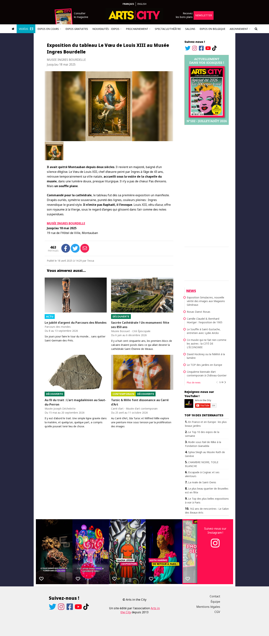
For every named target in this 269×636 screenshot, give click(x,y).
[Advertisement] (206, 185)
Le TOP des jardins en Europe (204, 365)
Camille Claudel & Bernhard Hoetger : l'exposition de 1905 (204, 320)
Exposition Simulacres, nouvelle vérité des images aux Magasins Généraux (206, 301)
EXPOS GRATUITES (77, 29)
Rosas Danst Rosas (198, 311)
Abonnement (239, 29)
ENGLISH (141, 3)
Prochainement (137, 29)
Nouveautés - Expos (105, 29)
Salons (190, 29)
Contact (215, 596)
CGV (217, 612)
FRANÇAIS (128, 3)
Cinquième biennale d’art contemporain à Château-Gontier (207, 373)
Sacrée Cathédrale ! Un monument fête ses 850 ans (140, 325)
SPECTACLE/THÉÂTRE (168, 29)
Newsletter (203, 15)
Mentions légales (208, 607)
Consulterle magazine (81, 15)
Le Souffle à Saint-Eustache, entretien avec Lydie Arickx (204, 331)
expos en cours (48, 29)
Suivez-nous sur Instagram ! (215, 531)
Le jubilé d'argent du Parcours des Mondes (76, 323)
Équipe (215, 602)
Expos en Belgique (212, 29)
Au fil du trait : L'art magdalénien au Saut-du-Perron (75, 402)
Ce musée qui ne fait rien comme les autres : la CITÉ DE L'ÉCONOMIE (206, 343)
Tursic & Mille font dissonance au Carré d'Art (140, 402)
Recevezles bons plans (184, 15)
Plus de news (194, 382)
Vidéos (24, 29)
